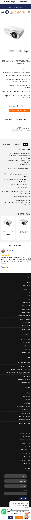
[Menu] (29, 12)
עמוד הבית (27, 57)
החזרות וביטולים (25, 306)
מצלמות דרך (26, 343)
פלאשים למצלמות (25, 413)
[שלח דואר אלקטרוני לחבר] (18, 130)
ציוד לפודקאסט (25, 383)
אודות (25, 5)
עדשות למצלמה (25, 410)
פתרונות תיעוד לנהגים (24, 363)
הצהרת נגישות (26, 309)
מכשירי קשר (26, 376)
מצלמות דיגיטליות (25, 393)
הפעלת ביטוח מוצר (17, 7)
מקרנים (6, 57)
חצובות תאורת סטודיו (24, 420)
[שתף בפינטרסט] (15, 130)
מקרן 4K (27, 447)
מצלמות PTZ (26, 400)
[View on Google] (3, 251)
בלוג (13, 5)
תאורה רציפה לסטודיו (24, 416)
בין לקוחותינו (8, 5)
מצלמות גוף (27, 403)
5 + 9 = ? (24, 490)
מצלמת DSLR (26, 437)
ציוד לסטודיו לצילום (24, 423)
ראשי (28, 282)
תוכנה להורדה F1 (25, 326)
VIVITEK (19, 128)
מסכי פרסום (26, 463)
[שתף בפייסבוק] (25, 130)
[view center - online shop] (15, 12)
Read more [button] (4, 263)
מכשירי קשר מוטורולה (24, 379)
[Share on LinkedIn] (12, 130)
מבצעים (27, 349)
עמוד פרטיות (26, 302)
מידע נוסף (23, 237)
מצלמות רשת (26, 396)
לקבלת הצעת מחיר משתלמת (19, 110)
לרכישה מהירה (8, 237)
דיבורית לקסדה (25, 366)
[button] (1, 259)
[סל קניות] (2, 12)
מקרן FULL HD (25, 450)
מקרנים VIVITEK (26, 58)
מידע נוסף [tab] (17, 144)
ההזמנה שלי (26, 289)
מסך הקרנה (26, 457)
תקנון (28, 299)
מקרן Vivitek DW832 (8, 231)
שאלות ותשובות (19, 5)
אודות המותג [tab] (6, 144)
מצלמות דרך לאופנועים (23, 406)
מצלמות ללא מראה (25, 433)
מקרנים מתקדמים (25, 443)
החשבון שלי (26, 286)
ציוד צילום (27, 346)
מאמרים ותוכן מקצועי (24, 316)
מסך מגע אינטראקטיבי (23, 460)
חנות (22, 57)
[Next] (1, 228)
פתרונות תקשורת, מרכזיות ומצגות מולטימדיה (18, 373)
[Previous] (30, 228)
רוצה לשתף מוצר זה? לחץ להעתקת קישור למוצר (16, 121)
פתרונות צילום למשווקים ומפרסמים (20, 369)
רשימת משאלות (26, 312)
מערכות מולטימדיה (14, 57)
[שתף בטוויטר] (21, 130)
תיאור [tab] (25, 144)
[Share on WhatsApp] (28, 130)
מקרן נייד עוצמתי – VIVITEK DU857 (23, 231)
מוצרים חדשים (26, 353)
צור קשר (10, 7)
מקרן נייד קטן (26, 453)
